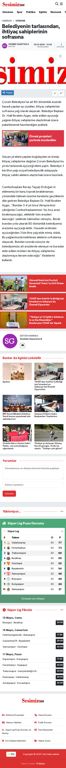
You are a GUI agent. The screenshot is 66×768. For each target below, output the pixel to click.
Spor (20, 12)
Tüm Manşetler (45, 730)
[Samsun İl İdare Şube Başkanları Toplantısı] (49, 403)
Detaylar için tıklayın (33, 598)
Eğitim (43, 12)
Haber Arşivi (44, 741)
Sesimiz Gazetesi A (31, 339)
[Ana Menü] (61, 4)
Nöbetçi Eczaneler (15, 715)
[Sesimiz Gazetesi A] (10, 341)
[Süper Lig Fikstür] (61, 610)
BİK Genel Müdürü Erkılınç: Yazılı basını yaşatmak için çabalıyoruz (17, 416)
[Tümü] (61, 511)
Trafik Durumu (45, 722)
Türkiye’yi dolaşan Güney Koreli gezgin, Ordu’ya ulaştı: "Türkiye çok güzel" (48, 446)
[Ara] (56, 4)
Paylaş (9, 93)
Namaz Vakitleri (13, 722)
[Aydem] (17, 371)
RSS (12, 754)
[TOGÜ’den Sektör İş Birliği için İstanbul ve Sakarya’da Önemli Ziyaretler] (49, 371)
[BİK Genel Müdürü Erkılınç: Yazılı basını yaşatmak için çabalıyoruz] (17, 403)
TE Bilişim (40, 764)
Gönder (9, 493)
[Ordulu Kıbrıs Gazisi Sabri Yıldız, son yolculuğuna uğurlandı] (17, 433)
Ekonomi (55, 12)
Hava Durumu (45, 715)
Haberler (7, 21)
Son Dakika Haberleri (15, 741)
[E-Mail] (22, 345)
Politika (30, 12)
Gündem (7, 12)
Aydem (6, 382)
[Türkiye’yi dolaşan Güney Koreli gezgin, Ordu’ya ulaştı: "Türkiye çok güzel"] (49, 433)
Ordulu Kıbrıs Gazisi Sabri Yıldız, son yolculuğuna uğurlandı (16, 446)
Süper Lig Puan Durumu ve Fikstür (16, 731)
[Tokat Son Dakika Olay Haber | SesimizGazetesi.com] (13, 4)
